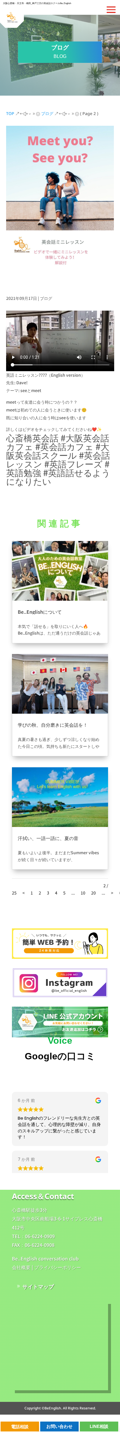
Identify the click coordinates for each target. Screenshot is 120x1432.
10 (83, 893)
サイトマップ (38, 1286)
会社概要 (21, 1267)
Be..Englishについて (40, 611)
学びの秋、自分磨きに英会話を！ (53, 724)
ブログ (46, 298)
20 (93, 893)
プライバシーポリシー (57, 1267)
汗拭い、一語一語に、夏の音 (48, 838)
